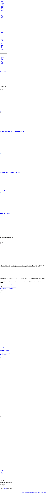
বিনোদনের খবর (2, 6)
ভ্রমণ (1, 58)
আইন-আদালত (2, 13)
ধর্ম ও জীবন (2, 8)
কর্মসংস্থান (2, 56)
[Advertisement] (21, 26)
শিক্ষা (1, 47)
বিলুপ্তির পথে (2, 16)
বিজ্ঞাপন (2, 63)
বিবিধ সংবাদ (2, 18)
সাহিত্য (2, 12)
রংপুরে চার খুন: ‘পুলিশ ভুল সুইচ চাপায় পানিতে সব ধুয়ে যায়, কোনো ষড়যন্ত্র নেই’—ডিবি (8, 287)
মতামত (2, 7)
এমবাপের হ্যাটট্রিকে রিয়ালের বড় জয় (29, 492)
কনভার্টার (2, 40)
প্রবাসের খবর (2, 3)
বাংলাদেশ (4, 71)
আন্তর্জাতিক (2, 2)
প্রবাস (2, 49)
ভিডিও (2, 61)
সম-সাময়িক (2, 50)
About (2, 470)
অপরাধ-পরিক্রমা (2, 5)
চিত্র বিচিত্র (2, 15)
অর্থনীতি (2, 45)
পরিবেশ (2, 11)
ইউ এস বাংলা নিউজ (5, 488)
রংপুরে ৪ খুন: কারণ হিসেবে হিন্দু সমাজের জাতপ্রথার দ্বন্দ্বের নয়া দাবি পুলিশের (7, 289)
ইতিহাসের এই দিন (3, 14)
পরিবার (2, 39)
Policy (2, 472)
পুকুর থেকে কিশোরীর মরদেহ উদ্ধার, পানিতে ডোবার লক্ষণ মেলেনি (6, 284)
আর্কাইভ (2, 41)
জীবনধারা (2, 10)
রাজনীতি (2, 4)
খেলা (1, 46)
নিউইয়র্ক (2, 1)
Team (2, 471)
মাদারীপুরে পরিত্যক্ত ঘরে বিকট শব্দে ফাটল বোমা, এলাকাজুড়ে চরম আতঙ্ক (6, 288)
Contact (2, 473)
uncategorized (1, 71)
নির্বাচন (2, 17)
